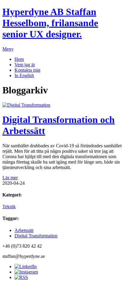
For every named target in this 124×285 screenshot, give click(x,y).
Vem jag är (24, 64)
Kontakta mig (27, 70)
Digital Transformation (35, 235)
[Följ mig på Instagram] (26, 271)
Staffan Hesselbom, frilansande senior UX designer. (50, 22)
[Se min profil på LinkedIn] (25, 266)
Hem (19, 59)
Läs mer (10, 177)
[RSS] (21, 277)
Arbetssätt (23, 230)
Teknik (9, 206)
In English (24, 75)
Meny (8, 49)
